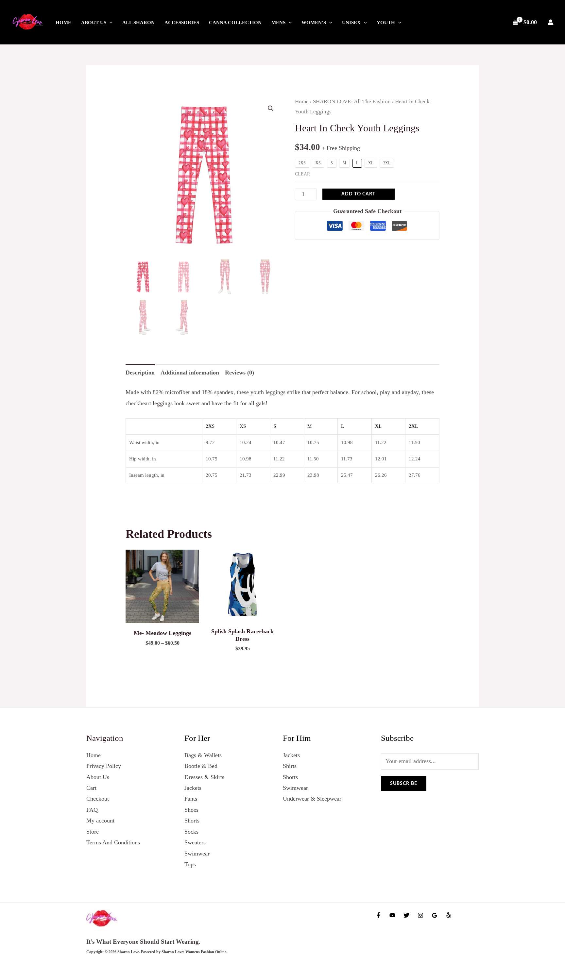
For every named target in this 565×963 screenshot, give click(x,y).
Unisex (351, 22)
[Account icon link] (551, 22)
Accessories (181, 22)
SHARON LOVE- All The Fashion (352, 101)
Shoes (191, 809)
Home (63, 22)
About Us (93, 22)
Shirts (290, 766)
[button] (109, 22)
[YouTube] (392, 915)
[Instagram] (420, 915)
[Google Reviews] (434, 915)
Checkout (97, 798)
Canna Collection (235, 22)
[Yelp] (449, 915)
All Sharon (138, 22)
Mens (278, 22)
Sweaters (195, 842)
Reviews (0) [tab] (239, 372)
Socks (191, 831)
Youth (386, 22)
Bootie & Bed (200, 766)
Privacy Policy (103, 766)
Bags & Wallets (203, 755)
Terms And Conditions (113, 842)
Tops (190, 864)
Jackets (192, 788)
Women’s (313, 22)
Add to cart (358, 194)
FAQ (92, 809)
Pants (190, 798)
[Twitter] (406, 915)
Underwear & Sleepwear (312, 798)
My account (100, 820)
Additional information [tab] (190, 372)
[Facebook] (378, 915)
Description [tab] (140, 372)
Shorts (191, 820)
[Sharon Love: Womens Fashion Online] (27, 21)
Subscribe (403, 783)
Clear (302, 174)
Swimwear (197, 853)
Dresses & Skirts (204, 777)
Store (92, 831)
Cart (91, 788)
